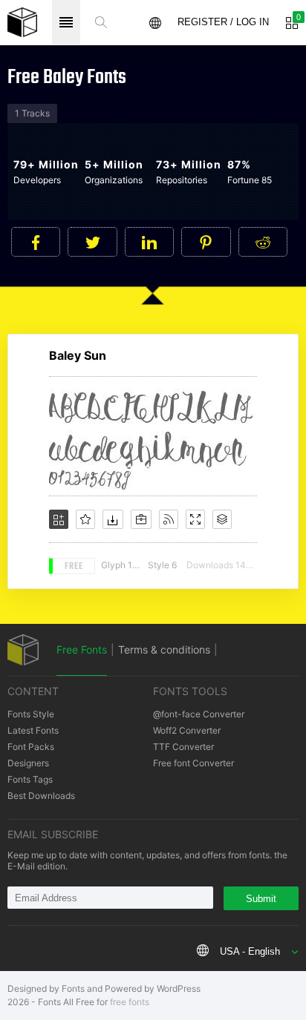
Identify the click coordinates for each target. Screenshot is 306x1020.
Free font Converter (193, 763)
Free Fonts (81, 649)
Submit (261, 898)
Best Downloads (41, 795)
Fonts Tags (30, 779)
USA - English (250, 951)
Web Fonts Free (22, 22)
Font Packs (30, 746)
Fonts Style (30, 714)
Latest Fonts (33, 730)
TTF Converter (183, 746)
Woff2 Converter (187, 730)
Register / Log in (223, 21)
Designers (28, 763)
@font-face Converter (198, 714)
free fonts (129, 1001)
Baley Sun (77, 355)
